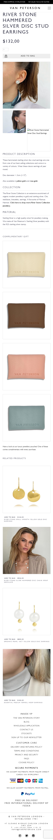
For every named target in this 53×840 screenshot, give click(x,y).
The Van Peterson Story (26, 718)
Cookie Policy (26, 763)
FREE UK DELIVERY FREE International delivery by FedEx (27, 803)
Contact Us (26, 730)
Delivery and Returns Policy (26, 747)
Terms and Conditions (26, 751)
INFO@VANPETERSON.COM (27, 829)
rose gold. (34, 181)
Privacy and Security (26, 755)
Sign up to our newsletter (26, 738)
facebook (20, 835)
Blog (26, 722)
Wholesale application (27, 726)
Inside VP (26, 714)
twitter (27, 835)
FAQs (26, 759)
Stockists (26, 734)
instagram (34, 835)
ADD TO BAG (28, 56)
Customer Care (26, 743)
